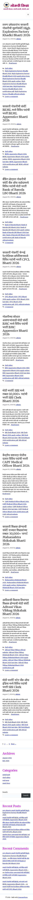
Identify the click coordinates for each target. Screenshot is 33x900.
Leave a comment (11, 96)
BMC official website (22, 378)
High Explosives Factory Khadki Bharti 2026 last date (15, 83)
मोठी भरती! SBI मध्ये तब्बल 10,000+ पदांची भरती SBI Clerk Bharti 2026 (15, 396)
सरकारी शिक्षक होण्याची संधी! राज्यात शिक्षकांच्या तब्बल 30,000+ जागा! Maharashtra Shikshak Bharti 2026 (15, 535)
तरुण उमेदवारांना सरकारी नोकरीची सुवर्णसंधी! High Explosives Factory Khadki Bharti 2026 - (16, 855)
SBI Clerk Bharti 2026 (12, 432)
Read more (13, 63)
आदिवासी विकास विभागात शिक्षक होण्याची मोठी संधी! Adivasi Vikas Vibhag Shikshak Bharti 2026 (16, 607)
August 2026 (7, 758)
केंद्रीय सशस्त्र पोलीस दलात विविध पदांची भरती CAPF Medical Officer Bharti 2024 (16, 460)
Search (5, 792)
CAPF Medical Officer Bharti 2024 (17, 501)
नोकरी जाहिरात (9, 68)
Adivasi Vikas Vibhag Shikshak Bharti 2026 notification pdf (15, 665)
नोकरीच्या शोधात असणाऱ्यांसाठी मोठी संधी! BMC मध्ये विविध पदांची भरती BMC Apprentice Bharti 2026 (15, 325)
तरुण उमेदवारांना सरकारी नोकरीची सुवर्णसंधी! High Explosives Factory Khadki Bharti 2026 (16, 30)
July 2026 (6, 761)
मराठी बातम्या (6, 780)
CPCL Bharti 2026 (11, 297)
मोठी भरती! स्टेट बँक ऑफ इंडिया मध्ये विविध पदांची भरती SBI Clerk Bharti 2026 (16, 685)
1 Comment (9, 243)
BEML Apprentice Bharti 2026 (16, 154)
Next (13, 744)
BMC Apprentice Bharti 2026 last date (16, 373)
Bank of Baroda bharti (13, 225)
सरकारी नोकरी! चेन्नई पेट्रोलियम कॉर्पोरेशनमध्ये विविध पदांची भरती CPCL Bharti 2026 (16, 258)
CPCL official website (22, 304)
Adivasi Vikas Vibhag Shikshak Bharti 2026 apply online (16, 657)
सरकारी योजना (6, 783)
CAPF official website (10, 514)
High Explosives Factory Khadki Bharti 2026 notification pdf (14, 88)
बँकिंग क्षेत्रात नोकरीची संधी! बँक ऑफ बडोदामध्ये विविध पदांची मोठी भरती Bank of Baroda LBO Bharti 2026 (16, 186)
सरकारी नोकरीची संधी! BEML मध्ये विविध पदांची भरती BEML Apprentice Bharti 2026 (16, 113)
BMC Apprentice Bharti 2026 (15, 368)
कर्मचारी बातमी (6, 775)
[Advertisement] (16, 883)
